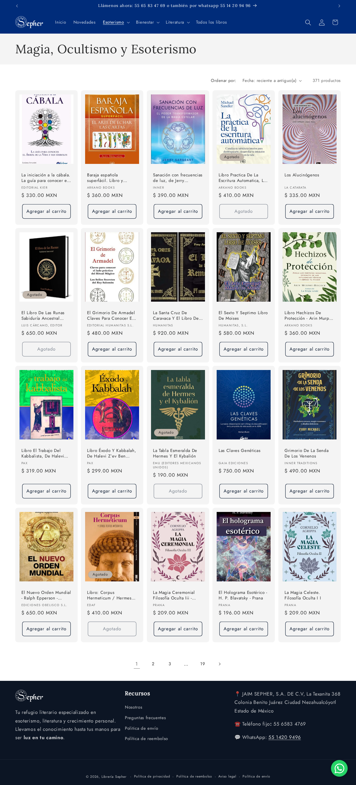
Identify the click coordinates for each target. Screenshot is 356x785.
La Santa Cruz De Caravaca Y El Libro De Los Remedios (176, 316)
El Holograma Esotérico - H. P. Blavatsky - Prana (243, 595)
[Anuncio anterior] (17, 6)
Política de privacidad (152, 776)
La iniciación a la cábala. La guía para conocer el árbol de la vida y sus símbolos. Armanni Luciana (45, 178)
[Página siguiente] (219, 664)
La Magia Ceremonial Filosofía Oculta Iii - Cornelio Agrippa (174, 595)
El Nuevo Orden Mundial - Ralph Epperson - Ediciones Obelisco (46, 595)
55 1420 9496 (284, 737)
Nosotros (133, 707)
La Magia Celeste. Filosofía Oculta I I (303, 595)
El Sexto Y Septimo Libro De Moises (243, 315)
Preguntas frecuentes (145, 718)
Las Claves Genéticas (239, 450)
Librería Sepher (114, 776)
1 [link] (136, 664)
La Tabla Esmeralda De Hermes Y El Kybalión (175, 453)
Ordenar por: (223, 81)
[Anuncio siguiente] (339, 6)
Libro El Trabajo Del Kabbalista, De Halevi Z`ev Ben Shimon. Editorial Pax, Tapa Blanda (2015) (42, 453)
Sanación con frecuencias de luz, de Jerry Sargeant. (177, 178)
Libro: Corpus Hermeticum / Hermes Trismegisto (109, 595)
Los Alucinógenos (302, 175)
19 (202, 664)
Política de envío (256, 776)
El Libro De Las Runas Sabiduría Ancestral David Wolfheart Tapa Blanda (43, 316)
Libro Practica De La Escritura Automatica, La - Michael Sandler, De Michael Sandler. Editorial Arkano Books (243, 178)
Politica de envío (141, 728)
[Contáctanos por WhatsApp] (339, 768)
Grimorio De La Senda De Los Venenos (306, 453)
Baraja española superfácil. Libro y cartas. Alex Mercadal (108, 178)
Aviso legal (227, 776)
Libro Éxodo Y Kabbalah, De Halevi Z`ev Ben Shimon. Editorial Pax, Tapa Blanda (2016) (111, 453)
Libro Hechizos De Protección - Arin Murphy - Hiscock (309, 316)
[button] (115, 22)
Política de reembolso (146, 739)
